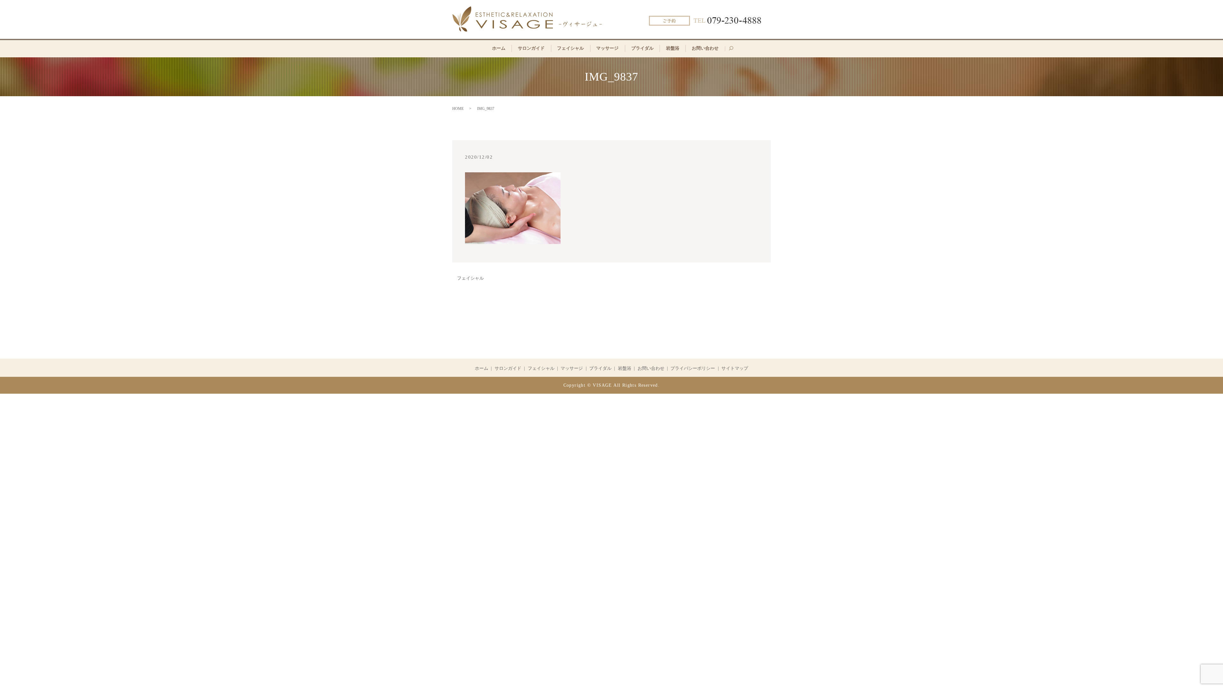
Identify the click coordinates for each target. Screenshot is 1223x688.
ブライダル (642, 48)
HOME (458, 108)
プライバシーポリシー (692, 368)
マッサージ (607, 48)
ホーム (498, 48)
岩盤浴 (672, 48)
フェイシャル (570, 48)
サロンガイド (531, 48)
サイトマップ (734, 368)
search (734, 50)
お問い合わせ (705, 48)
